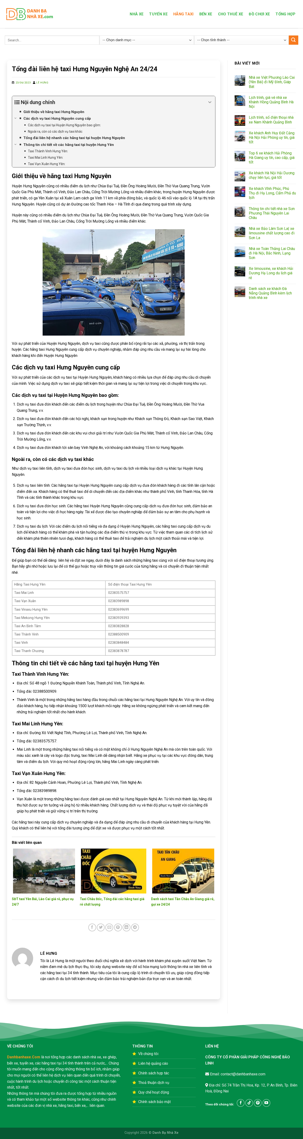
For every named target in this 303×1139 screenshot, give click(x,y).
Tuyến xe (158, 14)
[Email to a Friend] (109, 927)
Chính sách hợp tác (153, 1073)
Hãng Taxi (183, 14)
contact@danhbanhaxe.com (242, 1074)
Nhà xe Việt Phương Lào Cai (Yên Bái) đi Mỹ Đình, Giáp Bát (272, 82)
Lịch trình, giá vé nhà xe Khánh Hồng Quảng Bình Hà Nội (271, 102)
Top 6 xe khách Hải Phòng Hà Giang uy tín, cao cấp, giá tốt (271, 157)
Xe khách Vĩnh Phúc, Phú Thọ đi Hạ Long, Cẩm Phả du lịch (272, 193)
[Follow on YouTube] (266, 1103)
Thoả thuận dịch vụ (153, 1082)
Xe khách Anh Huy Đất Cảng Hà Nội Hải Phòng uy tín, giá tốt (271, 137)
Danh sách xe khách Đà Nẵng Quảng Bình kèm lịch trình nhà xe (270, 293)
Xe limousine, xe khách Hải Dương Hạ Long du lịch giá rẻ (271, 273)
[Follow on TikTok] (249, 1103)
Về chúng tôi (148, 1053)
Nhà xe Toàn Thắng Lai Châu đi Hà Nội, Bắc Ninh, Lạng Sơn (272, 253)
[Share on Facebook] (92, 927)
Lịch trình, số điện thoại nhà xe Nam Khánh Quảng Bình (271, 119)
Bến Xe (205, 14)
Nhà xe (136, 14)
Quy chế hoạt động (153, 1092)
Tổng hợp (285, 14)
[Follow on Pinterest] (258, 1103)
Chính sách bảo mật (154, 1102)
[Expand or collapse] (210, 102)
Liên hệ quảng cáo (153, 1063)
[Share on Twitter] (101, 927)
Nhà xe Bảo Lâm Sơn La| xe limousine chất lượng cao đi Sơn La (271, 233)
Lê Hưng (42, 82)
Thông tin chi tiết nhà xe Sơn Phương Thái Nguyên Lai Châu (272, 213)
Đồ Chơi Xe (259, 14)
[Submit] (293, 40)
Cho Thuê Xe (230, 14)
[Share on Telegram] (135, 927)
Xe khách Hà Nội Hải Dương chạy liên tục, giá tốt (271, 175)
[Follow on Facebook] (241, 1103)
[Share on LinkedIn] (126, 927)
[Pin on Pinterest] (118, 927)
